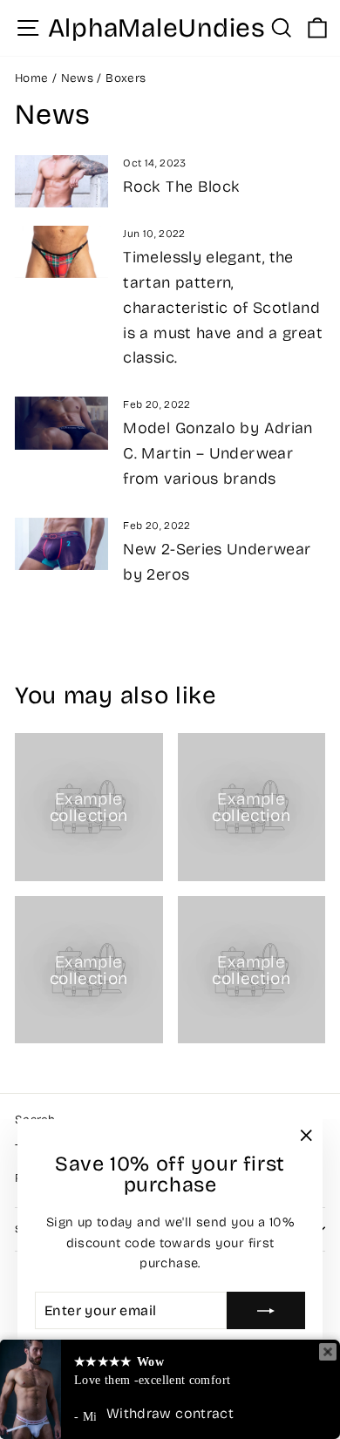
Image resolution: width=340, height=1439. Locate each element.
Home (31, 78)
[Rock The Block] (61, 181)
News (77, 78)
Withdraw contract (170, 1413)
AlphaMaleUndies (157, 28)
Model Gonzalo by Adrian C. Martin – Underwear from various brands (217, 453)
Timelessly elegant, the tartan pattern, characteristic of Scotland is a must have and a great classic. (223, 307)
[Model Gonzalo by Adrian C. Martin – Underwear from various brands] (61, 423)
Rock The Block (181, 186)
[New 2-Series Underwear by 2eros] (61, 544)
